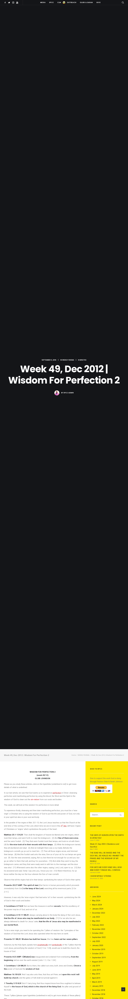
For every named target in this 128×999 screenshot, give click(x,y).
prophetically (43, 945)
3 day (63, 826)
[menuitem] (5, 2)
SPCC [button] (51, 2)
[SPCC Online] (64, 2)
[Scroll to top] (123, 989)
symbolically (57, 945)
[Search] (107, 814)
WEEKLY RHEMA (68, 360)
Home (74, 755)
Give (98, 2)
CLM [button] (59, 2)
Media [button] (43, 2)
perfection (57, 793)
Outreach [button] (71, 2)
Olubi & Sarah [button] (86, 2)
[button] (5, 2)
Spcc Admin (69, 393)
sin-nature (35, 799)
